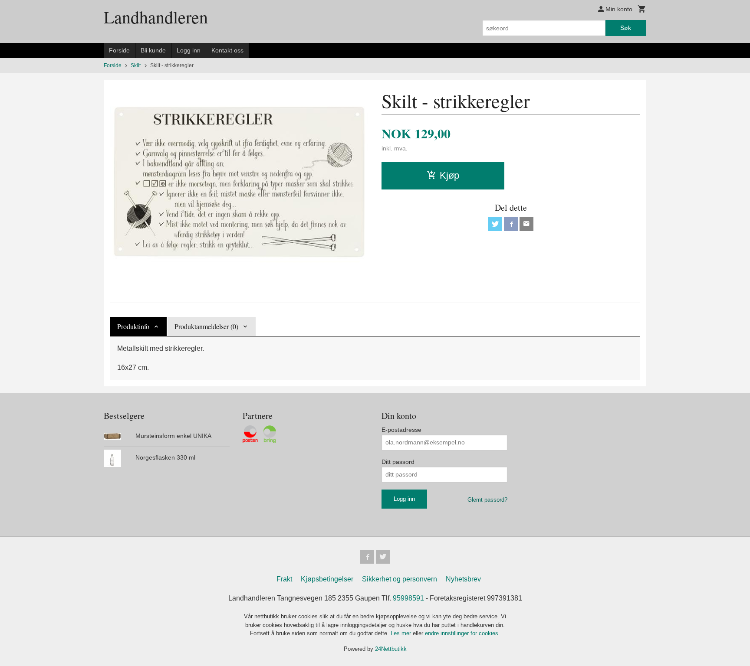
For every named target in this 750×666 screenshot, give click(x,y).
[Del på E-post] (526, 224)
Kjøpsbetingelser (327, 579)
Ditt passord (398, 461)
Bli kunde (153, 50)
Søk (625, 27)
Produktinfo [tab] (133, 326)
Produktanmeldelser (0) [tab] (206, 326)
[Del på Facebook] (511, 224)
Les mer (402, 633)
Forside (119, 50)
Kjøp (449, 175)
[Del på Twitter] (495, 224)
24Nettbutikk (391, 649)
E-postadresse (401, 429)
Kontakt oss (227, 50)
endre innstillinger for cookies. (462, 633)
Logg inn (189, 50)
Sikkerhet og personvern (399, 579)
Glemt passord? (487, 499)
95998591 (408, 598)
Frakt (284, 579)
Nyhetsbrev (463, 579)
